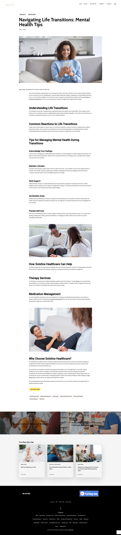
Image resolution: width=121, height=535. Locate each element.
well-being (42, 399)
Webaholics (71, 529)
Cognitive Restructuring (71, 515)
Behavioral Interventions (60, 515)
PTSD (70, 522)
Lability (80, 519)
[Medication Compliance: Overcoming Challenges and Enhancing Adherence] (90, 423)
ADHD (37, 515)
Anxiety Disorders (50, 515)
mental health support (78, 396)
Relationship (75, 522)
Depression (51, 464)
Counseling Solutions (37, 519)
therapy (86, 97)
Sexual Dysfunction (83, 522)
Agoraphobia (42, 515)
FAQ (56, 501)
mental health (55, 396)
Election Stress (52, 519)
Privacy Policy (68, 501)
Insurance (76, 519)
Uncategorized (63, 526)
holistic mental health (34, 396)
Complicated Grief (81, 515)
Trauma (56, 526)
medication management (35, 99)
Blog (24, 89)
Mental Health (32, 14)
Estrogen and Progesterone (66, 519)
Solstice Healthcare (34, 399)
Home (20, 89)
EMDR (58, 519)
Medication (23, 14)
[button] (35, 389)
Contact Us (52, 501)
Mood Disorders (44, 522)
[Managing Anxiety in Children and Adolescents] (30, 423)
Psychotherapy (64, 522)
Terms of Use (61, 501)
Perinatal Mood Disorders (54, 522)
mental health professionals (66, 396)
